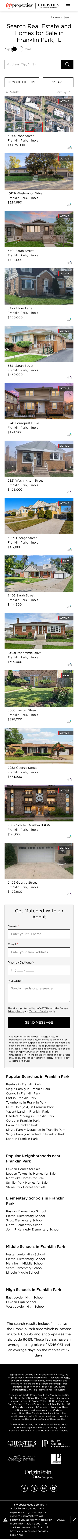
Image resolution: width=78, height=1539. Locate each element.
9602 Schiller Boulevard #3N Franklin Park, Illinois (37, 790)
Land (22, 1139)
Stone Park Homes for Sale (25, 1187)
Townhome (26, 1102)
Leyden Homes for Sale (23, 1169)
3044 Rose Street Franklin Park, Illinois (33, 98)
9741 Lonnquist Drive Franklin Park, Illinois (36, 385)
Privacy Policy (16, 1011)
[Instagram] (44, 1491)
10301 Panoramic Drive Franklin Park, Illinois (37, 615)
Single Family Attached (35, 1134)
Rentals (23, 1084)
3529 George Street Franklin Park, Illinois (35, 500)
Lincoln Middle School (22, 1272)
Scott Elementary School (24, 1220)
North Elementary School (24, 1225)
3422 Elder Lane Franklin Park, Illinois (33, 270)
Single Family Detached (35, 1129)
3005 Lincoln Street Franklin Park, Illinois (35, 672)
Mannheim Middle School (24, 1263)
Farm (22, 1125)
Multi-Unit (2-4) (30, 1107)
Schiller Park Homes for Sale (27, 1182)
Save (59, 82)
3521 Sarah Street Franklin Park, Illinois (33, 328)
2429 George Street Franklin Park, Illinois (35, 845)
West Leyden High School (25, 1306)
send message (39, 1022)
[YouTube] (53, 1491)
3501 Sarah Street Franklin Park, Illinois (33, 213)
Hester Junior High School (25, 1254)
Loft (21, 1098)
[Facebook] (24, 1491)
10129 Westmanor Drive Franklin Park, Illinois (38, 155)
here (53, 1048)
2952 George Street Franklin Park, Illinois (35, 730)
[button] (74, 1519)
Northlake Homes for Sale (25, 1178)
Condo (23, 1093)
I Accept (62, 1519)
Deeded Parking (30, 1116)
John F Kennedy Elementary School (32, 1229)
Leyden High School (21, 1302)
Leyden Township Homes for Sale (30, 1173)
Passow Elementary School (26, 1211)
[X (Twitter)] (34, 1491)
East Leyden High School (24, 1297)
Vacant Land (27, 1111)
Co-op (23, 1120)
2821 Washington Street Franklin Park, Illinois (38, 443)
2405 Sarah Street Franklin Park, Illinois (34, 557)
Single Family (28, 1089)
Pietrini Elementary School (25, 1216)
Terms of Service (38, 1011)
